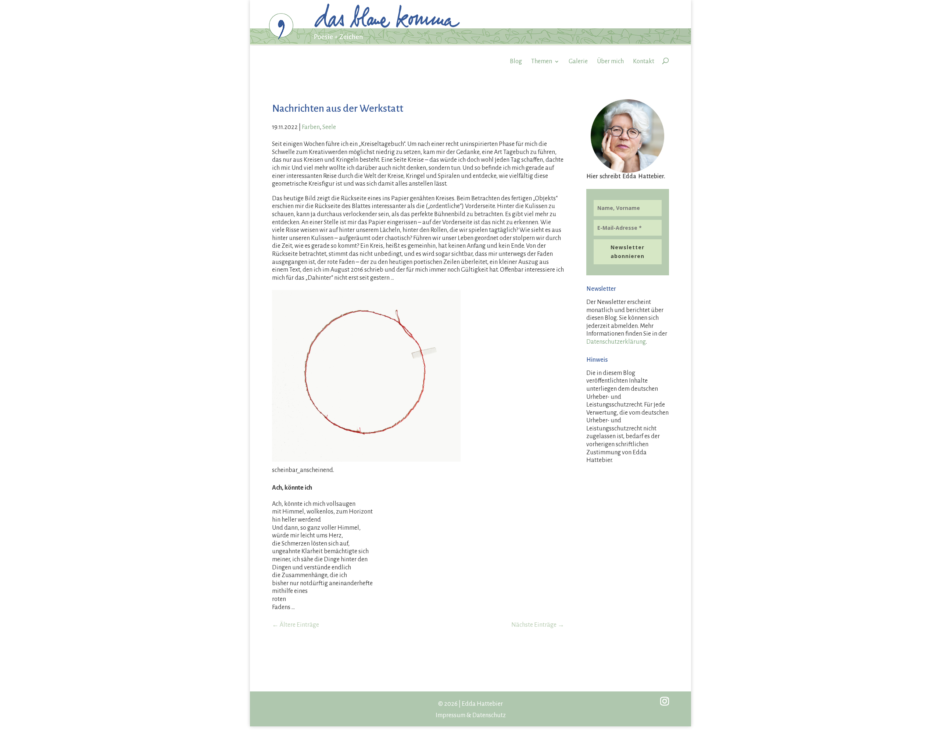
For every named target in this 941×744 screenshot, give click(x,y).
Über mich (610, 61)
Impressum (450, 715)
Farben (311, 127)
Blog (516, 61)
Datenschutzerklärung (616, 342)
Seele (329, 127)
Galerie (578, 61)
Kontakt (643, 61)
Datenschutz (489, 715)
